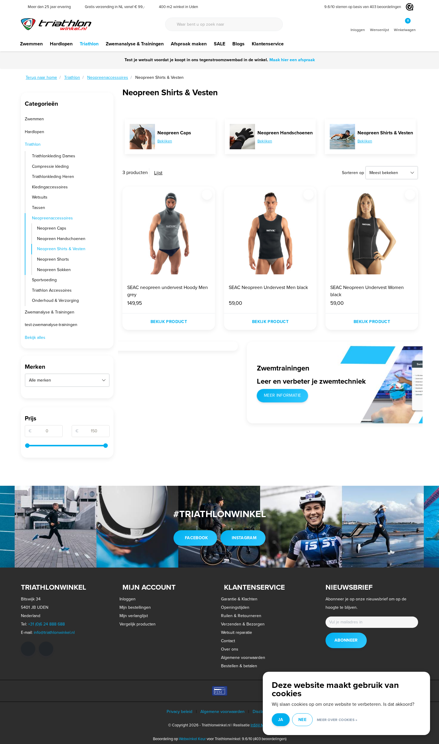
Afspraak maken (189, 43)
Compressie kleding (50, 166)
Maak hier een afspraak (292, 60)
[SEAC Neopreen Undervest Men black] (270, 233)
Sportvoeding (44, 280)
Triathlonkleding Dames (53, 156)
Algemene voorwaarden (222, 711)
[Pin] (219, 691)
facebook (196, 538)
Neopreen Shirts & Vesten (61, 249)
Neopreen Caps (51, 228)
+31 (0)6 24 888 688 (46, 624)
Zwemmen (31, 43)
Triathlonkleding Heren (53, 176)
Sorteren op (353, 173)
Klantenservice (268, 43)
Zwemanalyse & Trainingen (135, 43)
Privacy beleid (179, 711)
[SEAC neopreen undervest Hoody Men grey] (168, 233)
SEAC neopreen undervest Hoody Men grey (167, 291)
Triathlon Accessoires (52, 290)
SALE (219, 43)
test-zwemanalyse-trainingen (51, 325)
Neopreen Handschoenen (61, 239)
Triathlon (89, 43)
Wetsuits (39, 197)
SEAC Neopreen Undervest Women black (367, 291)
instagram (244, 538)
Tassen (38, 208)
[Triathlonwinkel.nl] (56, 23)
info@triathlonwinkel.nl (54, 632)
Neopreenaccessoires (52, 218)
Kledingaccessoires (50, 187)
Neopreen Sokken (54, 270)
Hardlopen (61, 43)
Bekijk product (169, 322)
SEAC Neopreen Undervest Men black (268, 287)
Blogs (238, 43)
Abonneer (346, 640)
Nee (302, 720)
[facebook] (28, 649)
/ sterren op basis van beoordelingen (362, 7)
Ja (280, 720)
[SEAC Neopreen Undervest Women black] (372, 233)
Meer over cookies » (337, 720)
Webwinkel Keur (192, 739)
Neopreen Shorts (53, 259)
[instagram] (46, 649)
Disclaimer (262, 711)
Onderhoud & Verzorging (55, 300)
